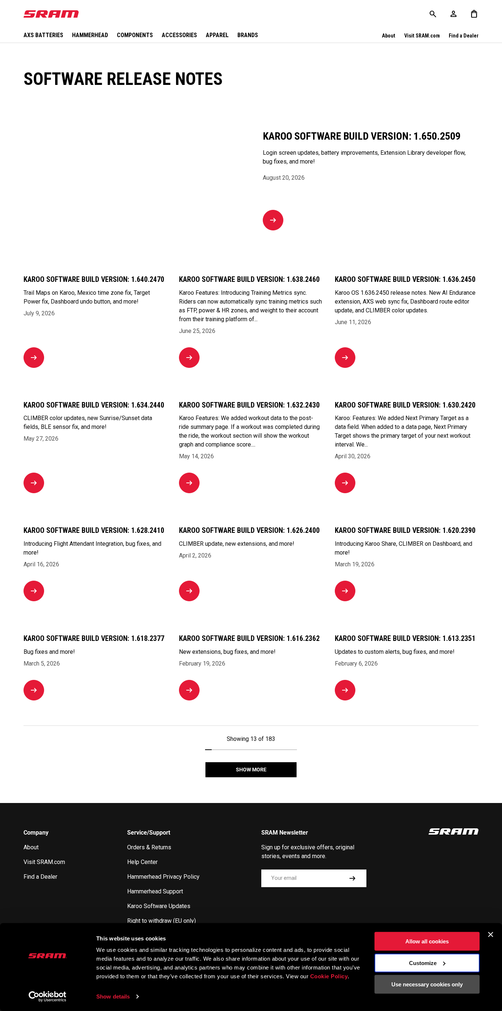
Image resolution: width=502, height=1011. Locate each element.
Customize (423, 963)
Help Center (142, 861)
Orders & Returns (149, 847)
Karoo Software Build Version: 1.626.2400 (249, 530)
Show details (113, 996)
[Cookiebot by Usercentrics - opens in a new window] (47, 996)
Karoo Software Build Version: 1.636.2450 (405, 279)
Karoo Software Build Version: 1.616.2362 (249, 638)
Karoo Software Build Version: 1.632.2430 (249, 405)
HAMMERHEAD (90, 35)
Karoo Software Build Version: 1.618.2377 (94, 638)
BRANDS (247, 35)
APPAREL (217, 35)
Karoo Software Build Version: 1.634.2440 (94, 405)
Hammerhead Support (155, 891)
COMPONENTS (135, 35)
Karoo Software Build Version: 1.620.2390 (405, 530)
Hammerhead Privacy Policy (163, 876)
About (388, 36)
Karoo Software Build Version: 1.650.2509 (361, 136)
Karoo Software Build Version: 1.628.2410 (94, 530)
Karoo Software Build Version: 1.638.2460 (249, 279)
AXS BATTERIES (43, 35)
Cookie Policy (329, 976)
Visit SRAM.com (422, 36)
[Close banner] (490, 934)
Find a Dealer (463, 36)
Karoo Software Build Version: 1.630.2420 (405, 405)
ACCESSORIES (179, 35)
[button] (474, 14)
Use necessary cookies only (427, 984)
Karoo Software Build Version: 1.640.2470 (94, 279)
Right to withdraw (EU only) (161, 920)
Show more (251, 769)
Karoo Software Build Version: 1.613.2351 (405, 638)
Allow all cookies (427, 941)
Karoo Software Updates (158, 906)
